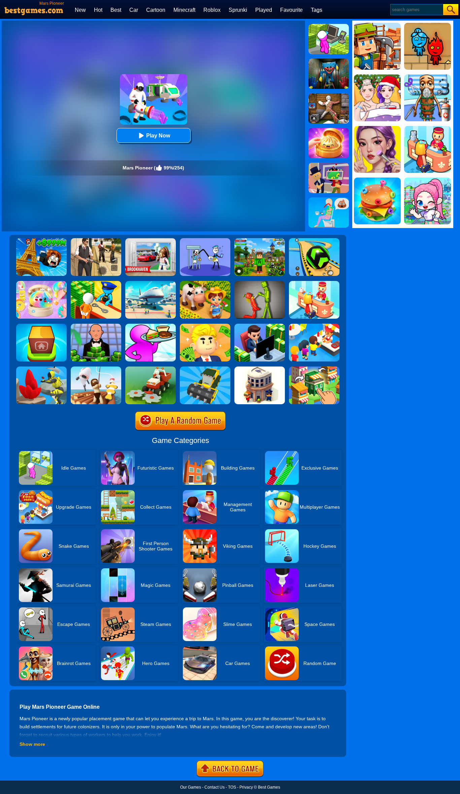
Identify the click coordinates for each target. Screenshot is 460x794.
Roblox (212, 10)
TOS (232, 787)
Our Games (190, 787)
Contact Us (214, 787)
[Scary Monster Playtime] (328, 61)
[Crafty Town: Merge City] (314, 369)
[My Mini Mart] (328, 26)
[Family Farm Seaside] (205, 283)
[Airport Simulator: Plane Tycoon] (150, 283)
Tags (316, 10)
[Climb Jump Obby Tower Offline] (41, 240)
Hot (98, 10)
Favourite (291, 10)
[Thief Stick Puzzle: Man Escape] (205, 240)
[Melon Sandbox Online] (259, 283)
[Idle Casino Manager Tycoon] (96, 326)
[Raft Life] (96, 369)
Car (133, 10)
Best (115, 10)
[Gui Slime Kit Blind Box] (328, 130)
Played (263, 10)
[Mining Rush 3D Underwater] (41, 369)
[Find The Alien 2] (328, 165)
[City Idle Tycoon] (259, 369)
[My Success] (205, 326)
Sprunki (238, 10)
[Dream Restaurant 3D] (150, 326)
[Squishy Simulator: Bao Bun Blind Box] (41, 283)
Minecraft (184, 10)
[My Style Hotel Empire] (314, 283)
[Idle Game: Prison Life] (96, 283)
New (80, 10)
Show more (32, 744)
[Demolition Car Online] (205, 369)
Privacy (246, 787)
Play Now (158, 135)
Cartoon (155, 10)
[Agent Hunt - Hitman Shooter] (96, 240)
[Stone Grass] (150, 369)
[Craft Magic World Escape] (259, 240)
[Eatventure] (314, 326)
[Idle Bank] (259, 326)
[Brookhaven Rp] (150, 240)
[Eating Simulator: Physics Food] (328, 199)
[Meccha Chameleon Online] (328, 95)
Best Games (269, 787)
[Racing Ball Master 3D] (314, 240)
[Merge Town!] (41, 326)
